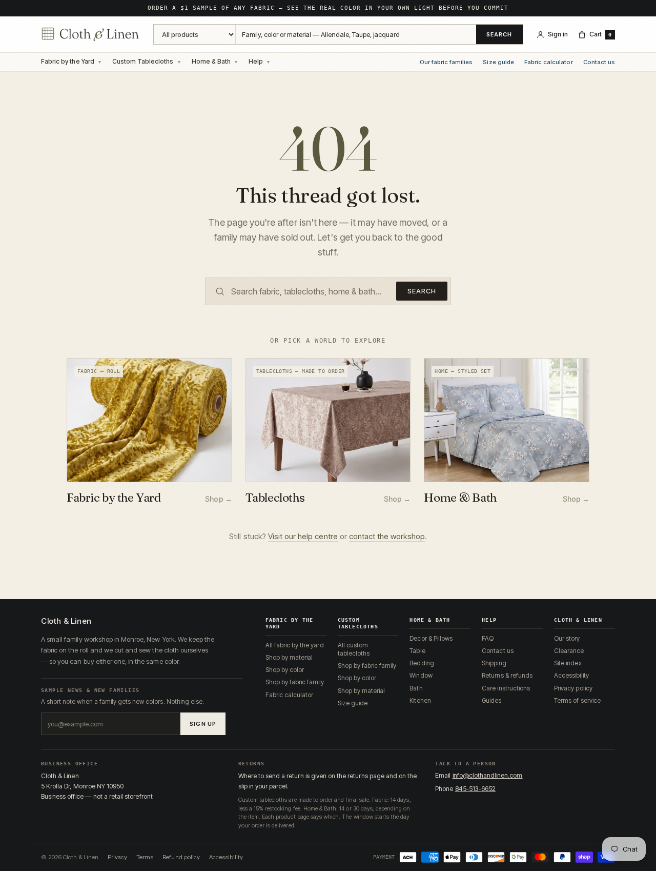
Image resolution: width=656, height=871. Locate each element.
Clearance (569, 651)
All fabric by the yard (294, 645)
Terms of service (577, 700)
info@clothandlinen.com (488, 775)
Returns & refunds (507, 675)
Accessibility (571, 675)
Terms (144, 857)
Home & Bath (211, 61)
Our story (567, 638)
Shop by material (289, 657)
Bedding (421, 663)
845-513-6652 (475, 789)
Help (256, 61)
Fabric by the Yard (67, 61)
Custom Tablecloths (143, 61)
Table (417, 651)
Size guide (498, 63)
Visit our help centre (303, 536)
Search (499, 34)
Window (420, 675)
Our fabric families (446, 63)
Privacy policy (573, 688)
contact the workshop (387, 536)
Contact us (599, 63)
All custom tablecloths (354, 649)
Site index (567, 663)
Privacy (117, 857)
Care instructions (506, 688)
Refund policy (181, 857)
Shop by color (284, 670)
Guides (491, 700)
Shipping (494, 663)
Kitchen (419, 700)
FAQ (488, 638)
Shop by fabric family (294, 682)
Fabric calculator (548, 63)
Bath (415, 688)
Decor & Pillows (431, 638)
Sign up (203, 723)
